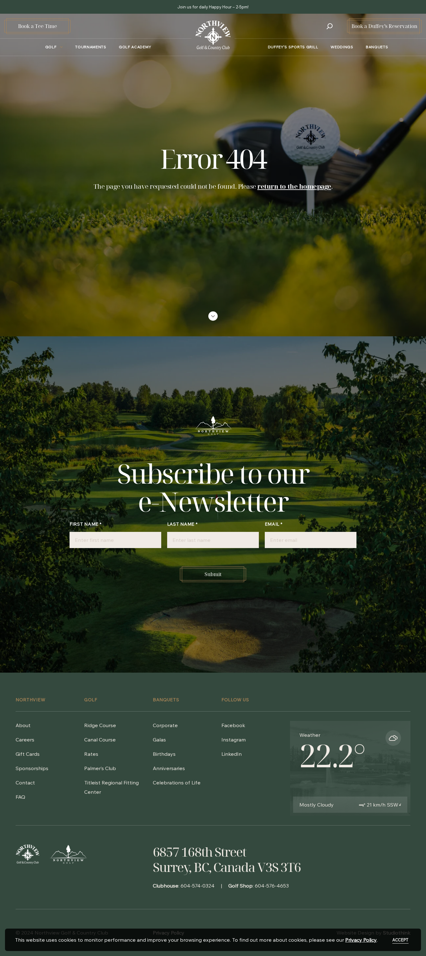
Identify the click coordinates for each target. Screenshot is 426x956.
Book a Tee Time (37, 26)
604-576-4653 (272, 886)
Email (274, 524)
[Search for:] (329, 26)
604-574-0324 (198, 886)
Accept (400, 939)
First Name (85, 524)
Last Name (182, 524)
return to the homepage (294, 186)
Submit (213, 574)
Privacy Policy (361, 940)
